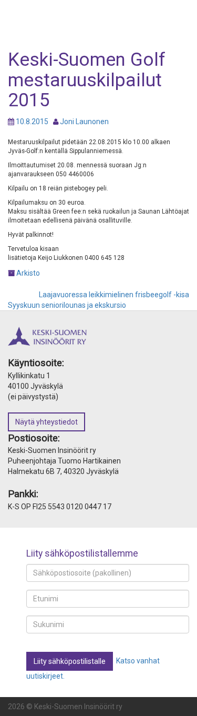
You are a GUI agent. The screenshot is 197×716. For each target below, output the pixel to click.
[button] (69, 661)
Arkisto (28, 273)
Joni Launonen (84, 121)
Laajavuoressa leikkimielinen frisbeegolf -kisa (114, 294)
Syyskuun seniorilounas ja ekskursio (67, 305)
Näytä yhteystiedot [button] (46, 422)
